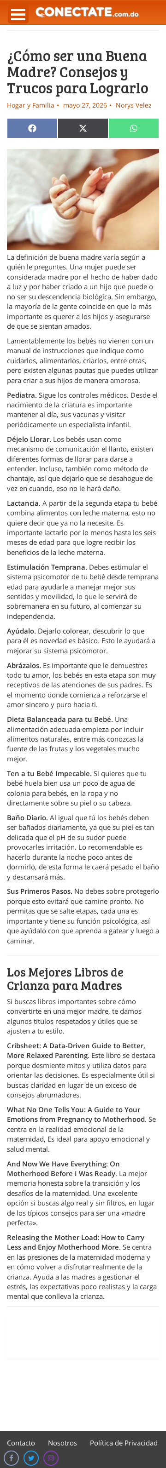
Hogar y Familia (30, 105)
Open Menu (18, 13)
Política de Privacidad (124, 1442)
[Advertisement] (83, 1337)
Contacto (21, 1442)
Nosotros (62, 1442)
